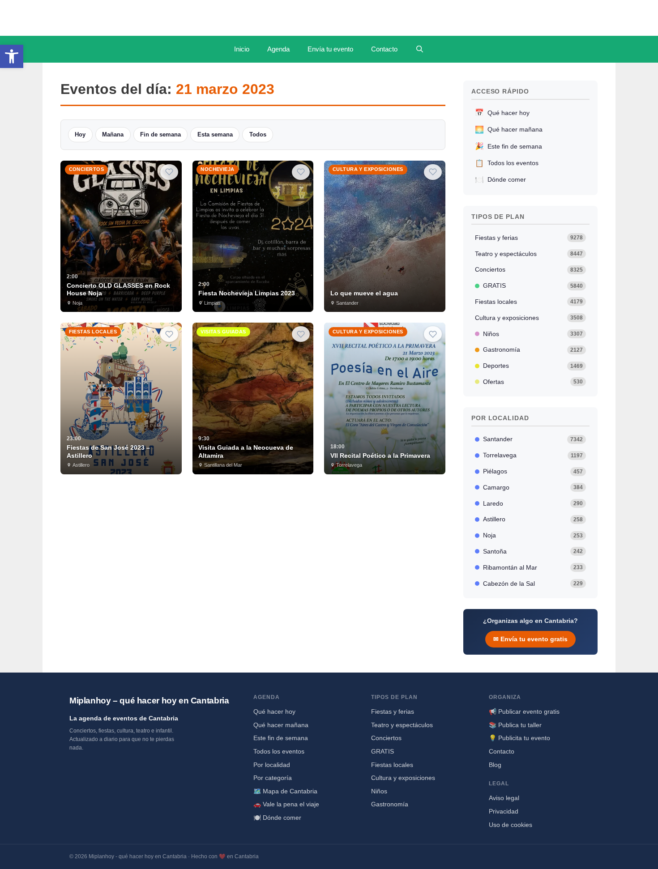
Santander (533, 439)
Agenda (278, 49)
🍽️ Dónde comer (277, 817)
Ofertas (533, 381)
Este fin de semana (508, 146)
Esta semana (215, 134)
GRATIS (533, 285)
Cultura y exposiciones (529, 317)
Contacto (384, 49)
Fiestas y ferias (529, 237)
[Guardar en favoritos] (169, 172)
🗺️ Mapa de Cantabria (285, 791)
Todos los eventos (506, 163)
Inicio (241, 49)
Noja (533, 535)
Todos (257, 134)
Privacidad (503, 811)
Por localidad (271, 764)
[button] (11, 56)
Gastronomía (533, 349)
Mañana (113, 134)
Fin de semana (160, 134)
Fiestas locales (529, 301)
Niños (533, 333)
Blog (495, 764)
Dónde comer (500, 179)
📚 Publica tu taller (515, 724)
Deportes (533, 365)
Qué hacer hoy (502, 112)
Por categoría (272, 777)
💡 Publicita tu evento (519, 737)
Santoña (533, 551)
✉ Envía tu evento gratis (530, 639)
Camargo (533, 487)
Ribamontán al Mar (533, 567)
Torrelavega (533, 455)
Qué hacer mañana (509, 129)
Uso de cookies (510, 824)
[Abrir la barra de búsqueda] (419, 49)
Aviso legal (504, 797)
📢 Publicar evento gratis (524, 711)
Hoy (80, 134)
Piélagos (533, 471)
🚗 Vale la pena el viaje (286, 804)
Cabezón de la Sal (533, 583)
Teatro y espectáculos (529, 253)
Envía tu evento (330, 49)
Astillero (533, 519)
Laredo (533, 503)
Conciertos (529, 269)
